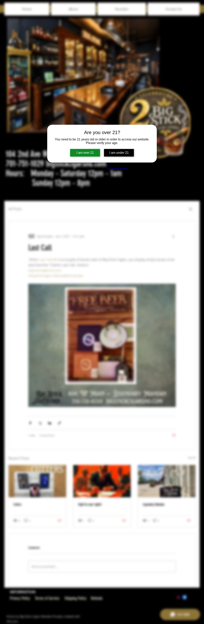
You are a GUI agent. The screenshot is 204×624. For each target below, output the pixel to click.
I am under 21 (119, 152)
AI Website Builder (118, 168)
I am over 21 (85, 152)
